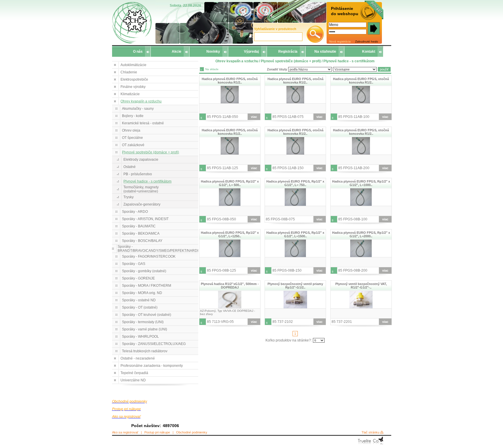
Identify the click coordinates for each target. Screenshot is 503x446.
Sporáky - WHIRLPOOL (140, 336)
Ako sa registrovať (125, 432)
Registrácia (287, 51)
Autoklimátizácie (133, 65)
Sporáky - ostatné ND (139, 300)
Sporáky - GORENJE (138, 278)
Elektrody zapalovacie (140, 159)
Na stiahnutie (325, 51)
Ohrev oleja (131, 130)
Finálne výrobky (133, 87)
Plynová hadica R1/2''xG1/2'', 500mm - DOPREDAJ (230, 285)
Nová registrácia (340, 41)
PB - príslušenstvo (137, 174)
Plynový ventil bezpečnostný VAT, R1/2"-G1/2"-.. (361, 285)
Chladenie (129, 72)
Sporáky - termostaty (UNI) (143, 322)
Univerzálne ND (133, 380)
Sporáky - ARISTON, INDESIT (145, 219)
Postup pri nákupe (157, 432)
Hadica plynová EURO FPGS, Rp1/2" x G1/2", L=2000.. (361, 234)
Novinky (213, 51)
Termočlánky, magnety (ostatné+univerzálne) (141, 189)
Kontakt (368, 51)
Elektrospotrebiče (134, 79)
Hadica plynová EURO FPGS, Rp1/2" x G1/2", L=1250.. (230, 234)
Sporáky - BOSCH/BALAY (142, 241)
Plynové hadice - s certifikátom (147, 181)
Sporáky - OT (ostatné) (139, 307)
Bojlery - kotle (133, 116)
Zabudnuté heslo (366, 41)
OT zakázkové (133, 145)
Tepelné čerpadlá (134, 373)
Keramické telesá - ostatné (143, 123)
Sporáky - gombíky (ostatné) (144, 271)
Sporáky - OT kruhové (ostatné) (146, 315)
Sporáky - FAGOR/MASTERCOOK (149, 256)
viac (254, 116)
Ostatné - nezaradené (138, 358)
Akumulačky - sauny (138, 109)
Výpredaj (251, 51)
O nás (138, 51)
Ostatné (129, 167)
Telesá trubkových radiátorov (144, 351)
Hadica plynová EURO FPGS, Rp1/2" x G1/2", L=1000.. (361, 183)
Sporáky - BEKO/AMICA (141, 233)
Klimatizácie (130, 94)
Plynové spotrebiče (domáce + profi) (150, 152)
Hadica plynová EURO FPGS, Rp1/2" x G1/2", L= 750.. (295, 183)
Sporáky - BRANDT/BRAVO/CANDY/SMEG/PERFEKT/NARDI (158, 249)
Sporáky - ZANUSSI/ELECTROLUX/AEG (154, 344)
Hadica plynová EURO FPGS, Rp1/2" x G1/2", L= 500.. (230, 183)
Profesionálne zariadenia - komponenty (152, 366)
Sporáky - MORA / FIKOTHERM (146, 286)
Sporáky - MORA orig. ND (142, 293)
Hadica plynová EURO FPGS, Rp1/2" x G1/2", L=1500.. (295, 234)
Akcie (176, 51)
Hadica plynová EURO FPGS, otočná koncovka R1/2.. (230, 80)
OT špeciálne (132, 138)
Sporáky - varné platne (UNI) (144, 329)
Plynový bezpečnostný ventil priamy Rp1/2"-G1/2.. (295, 285)
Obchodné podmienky (191, 432)
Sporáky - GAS (133, 264)
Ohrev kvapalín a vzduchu (141, 101)
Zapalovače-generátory (141, 204)
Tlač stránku (370, 432)
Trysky (128, 197)
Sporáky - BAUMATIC (139, 226)
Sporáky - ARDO (135, 212)
